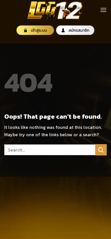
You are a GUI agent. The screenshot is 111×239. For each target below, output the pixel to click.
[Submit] (101, 149)
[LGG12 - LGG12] (55, 10)
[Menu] (103, 10)
